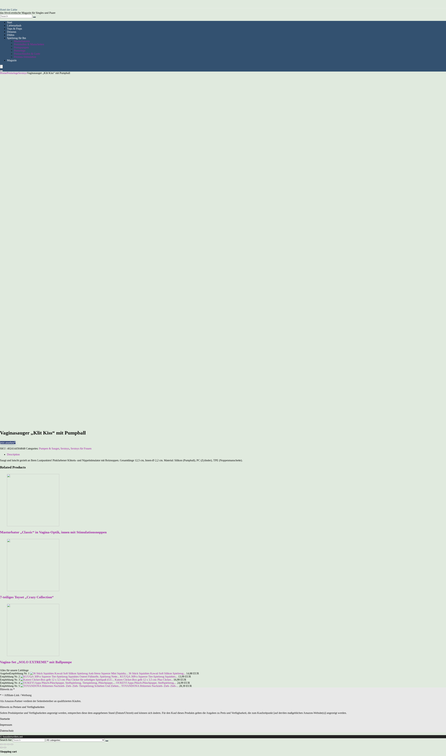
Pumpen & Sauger (49, 448)
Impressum (6, 724)
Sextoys (22, 73)
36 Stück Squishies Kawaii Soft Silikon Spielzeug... (157, 673)
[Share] (4, 744)
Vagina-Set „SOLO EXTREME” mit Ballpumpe (36, 662)
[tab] (226, 454)
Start (9, 22)
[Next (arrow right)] (4, 747)
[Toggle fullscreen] (8, 744)
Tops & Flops (14, 28)
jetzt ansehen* (8, 442)
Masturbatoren (22, 41)
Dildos (10, 34)
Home (3, 73)
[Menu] (1, 66)
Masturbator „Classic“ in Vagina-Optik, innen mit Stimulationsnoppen (53, 532)
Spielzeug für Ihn (16, 38)
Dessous (11, 31)
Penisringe (19, 50)
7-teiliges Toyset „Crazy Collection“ (27, 597)
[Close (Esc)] (1, 744)
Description (13, 454)
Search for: (6, 739)
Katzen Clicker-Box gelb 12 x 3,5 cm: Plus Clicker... (144, 679)
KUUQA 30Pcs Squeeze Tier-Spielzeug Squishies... (149, 676)
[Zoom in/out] (11, 744)
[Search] (34, 17)
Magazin (12, 60)
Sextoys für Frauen (81, 448)
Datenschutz (7, 730)
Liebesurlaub (14, 25)
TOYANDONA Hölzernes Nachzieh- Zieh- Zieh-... (149, 685)
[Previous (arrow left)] (1, 747)
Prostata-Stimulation (25, 56)
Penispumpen (21, 47)
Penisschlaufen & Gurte (27, 53)
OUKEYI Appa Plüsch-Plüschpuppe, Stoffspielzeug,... (146, 682)
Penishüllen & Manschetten (29, 44)
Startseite (5, 718)
